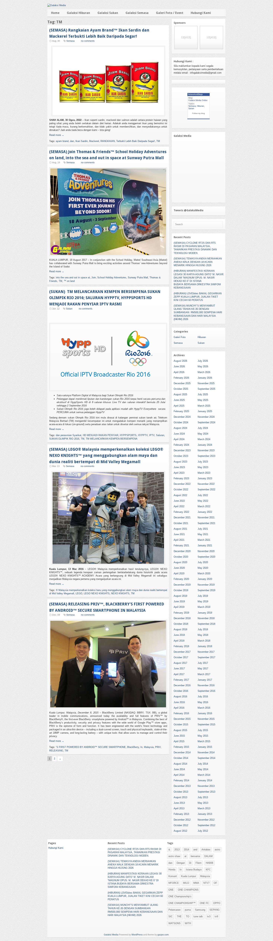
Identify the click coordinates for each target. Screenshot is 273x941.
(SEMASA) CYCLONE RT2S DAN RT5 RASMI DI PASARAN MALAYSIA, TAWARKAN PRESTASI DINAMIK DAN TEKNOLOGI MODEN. (134, 852)
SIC (170, 916)
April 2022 (179, 506)
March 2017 (204, 674)
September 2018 (206, 623)
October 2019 (181, 590)
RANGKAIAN (107, 141)
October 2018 (181, 623)
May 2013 (203, 802)
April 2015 (179, 741)
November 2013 (206, 786)
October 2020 (181, 556)
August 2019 (180, 595)
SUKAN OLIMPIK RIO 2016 (64, 438)
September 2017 (206, 657)
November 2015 (206, 719)
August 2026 (180, 360)
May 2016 (203, 702)
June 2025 (179, 400)
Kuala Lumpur (188, 876)
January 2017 (205, 679)
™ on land (69, 281)
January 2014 (205, 780)
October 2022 (181, 489)
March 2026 (204, 372)
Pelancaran (174, 909)
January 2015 (205, 746)
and (195, 849)
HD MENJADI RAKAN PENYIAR (100, 435)
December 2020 (182, 551)
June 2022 (179, 500)
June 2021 (179, 534)
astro (217, 849)
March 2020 (204, 573)
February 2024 (181, 444)
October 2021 (181, 523)
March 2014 (204, 774)
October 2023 (181, 456)
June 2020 (179, 567)
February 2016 (181, 713)
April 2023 (179, 472)
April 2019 (179, 607)
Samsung (200, 909)
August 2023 (180, 461)
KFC (208, 869)
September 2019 (206, 590)
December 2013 (182, 786)
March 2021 (204, 540)
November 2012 (206, 819)
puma (188, 909)
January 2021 (205, 545)
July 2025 (203, 394)
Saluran (160, 435)
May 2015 (203, 735)
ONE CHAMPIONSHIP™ (182, 903)
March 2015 (204, 741)
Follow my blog (198, 113)
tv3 (208, 916)
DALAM (208, 856)
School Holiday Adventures (111, 277)
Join (93, 277)
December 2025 (182, 383)
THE (179, 916)
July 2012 (203, 830)
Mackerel (94, 141)
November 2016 (206, 685)
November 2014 (206, 752)
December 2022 (182, 484)
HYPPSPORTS (128, 435)
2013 (177, 849)
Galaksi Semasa (137, 13)
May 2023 (203, 467)
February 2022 (181, 512)
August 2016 (180, 696)
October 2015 (181, 724)
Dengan (181, 863)
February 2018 (181, 646)
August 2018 (180, 629)
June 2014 (179, 769)
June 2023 (179, 467)
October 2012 (181, 825)
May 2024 (203, 433)
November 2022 (206, 484)
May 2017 (203, 668)
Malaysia (149, 747)
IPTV (152, 435)
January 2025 (205, 411)
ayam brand (62, 141)
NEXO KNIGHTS (120, 593)
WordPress (137, 934)
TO (187, 916)
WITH (188, 923)
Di (190, 863)
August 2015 (180, 730)
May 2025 (203, 400)
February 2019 (181, 612)
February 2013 (181, 814)
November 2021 (206, 517)
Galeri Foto (180, 337)
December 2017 (182, 651)
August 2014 (180, 763)
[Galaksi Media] (56, 5)
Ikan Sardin (81, 141)
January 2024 (205, 444)
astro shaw (174, 856)
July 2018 (203, 629)
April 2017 (179, 674)
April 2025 (179, 405)
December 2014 (182, 752)
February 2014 (181, 780)
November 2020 (206, 551)
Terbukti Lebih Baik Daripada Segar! (135, 141)
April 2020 (179, 573)
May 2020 (203, 567)
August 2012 (180, 830)
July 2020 (203, 562)
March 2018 (204, 640)
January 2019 (205, 612)
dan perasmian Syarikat (68, 435)
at (185, 856)
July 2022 (203, 495)
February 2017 (181, 679)
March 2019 (204, 607)
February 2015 (181, 746)
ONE (171, 889)
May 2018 (203, 635)
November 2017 (206, 651)
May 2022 (203, 500)
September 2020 (206, 556)
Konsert (172, 876)
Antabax (206, 849)
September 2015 (206, 724)
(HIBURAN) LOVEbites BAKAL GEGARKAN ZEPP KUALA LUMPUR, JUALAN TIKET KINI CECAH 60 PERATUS (198, 296)
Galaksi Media (111, 934)
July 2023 (203, 461)
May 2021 (203, 534)
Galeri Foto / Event (169, 13)
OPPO (216, 903)
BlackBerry (133, 747)
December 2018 (182, 618)
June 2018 (179, 635)
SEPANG (214, 909)
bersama (195, 856)
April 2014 (179, 774)
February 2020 (181, 579)
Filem (199, 863)
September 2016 (206, 691)
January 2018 (205, 646)
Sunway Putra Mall (138, 277)
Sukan (69, 308)
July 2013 (203, 797)
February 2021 (181, 545)
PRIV (158, 747)
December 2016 (182, 685)
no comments (88, 41)
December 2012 (182, 819)
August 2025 (180, 394)
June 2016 (179, 702)
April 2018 (179, 640)
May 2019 (203, 601)
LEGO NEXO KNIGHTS (97, 593)
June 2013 (179, 802)
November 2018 (206, 618)
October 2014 (181, 758)
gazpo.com (163, 934)
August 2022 (180, 495)
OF (215, 883)
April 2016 (179, 707)
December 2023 (182, 450)
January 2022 (205, 512)
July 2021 (203, 528)
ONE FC (204, 903)
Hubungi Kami (201, 13)
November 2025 (206, 383)
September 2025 (206, 388)
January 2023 (205, 478)
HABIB (209, 863)
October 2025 (181, 388)
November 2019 (206, 584)
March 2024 (204, 439)
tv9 (216, 916)
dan (72, 141)
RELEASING (56, 750)
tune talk (198, 916)
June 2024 (179, 433)
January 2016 (205, 713)
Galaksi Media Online (197, 100)
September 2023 (206, 456)
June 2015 (179, 735)
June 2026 (179, 366)
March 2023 (204, 472)
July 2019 (203, 595)
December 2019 (182, 584)
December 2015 (182, 719)
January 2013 (205, 814)
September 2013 (206, 791)
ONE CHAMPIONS (188, 889)
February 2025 (181, 411)
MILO (186, 883)
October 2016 (181, 691)
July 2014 (203, 763)
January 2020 (205, 579)
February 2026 (181, 377)
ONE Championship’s (179, 896)
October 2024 (181, 422)
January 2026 (205, 377)
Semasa (70, 41)
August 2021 (180, 528)
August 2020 (180, 562)
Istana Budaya (194, 869)
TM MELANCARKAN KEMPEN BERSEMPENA (111, 438)
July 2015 (203, 730)
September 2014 (206, 758)
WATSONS (174, 923)
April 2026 (179, 372)
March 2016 (204, 707)
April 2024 (179, 439)
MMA (196, 883)
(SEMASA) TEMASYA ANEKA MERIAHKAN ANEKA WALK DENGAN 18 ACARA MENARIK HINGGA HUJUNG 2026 (198, 262)
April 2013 (179, 808)
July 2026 (203, 360)
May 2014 (203, 769)
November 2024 (206, 416)
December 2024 (182, 416)
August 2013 (180, 797)
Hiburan (200, 106)
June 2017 (179, 668)
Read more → (56, 135)
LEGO (79, 593)
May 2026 (203, 366)
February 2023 (181, 478)
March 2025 (204, 405)
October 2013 (181, 791)
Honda (171, 869)
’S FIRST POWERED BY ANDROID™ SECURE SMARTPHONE (91, 747)
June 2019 (179, 601)
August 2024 (180, 428)
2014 (186, 849)
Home (55, 13)
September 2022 (206, 489)
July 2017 (203, 663)
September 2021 (206, 523)
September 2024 (206, 422)
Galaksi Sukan (108, 13)
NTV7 (206, 883)
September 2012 (206, 825)
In (141, 747)
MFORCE (173, 883)
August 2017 (180, 663)
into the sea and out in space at (73, 277)
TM (158, 141)
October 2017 (181, 657)
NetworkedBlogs (195, 94)
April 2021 (179, 540)
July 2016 (203, 696)
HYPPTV (143, 435)
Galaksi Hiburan (78, 13)
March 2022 (204, 506)
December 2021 (182, 517)
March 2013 (204, 808)
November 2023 (206, 450)
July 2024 (203, 428)
